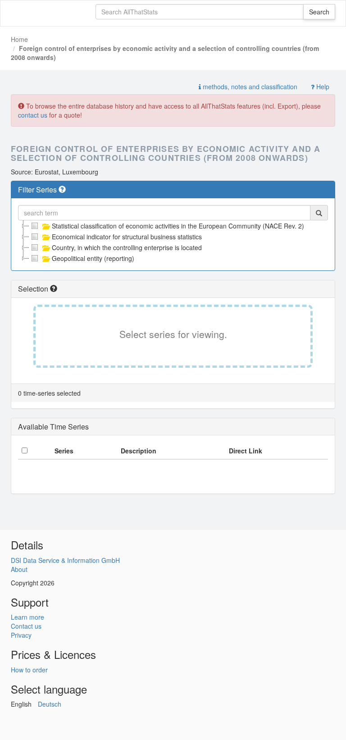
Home (19, 39)
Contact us (26, 625)
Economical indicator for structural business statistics (127, 236)
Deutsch (49, 703)
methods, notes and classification (249, 86)
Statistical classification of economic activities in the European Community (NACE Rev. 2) (178, 225)
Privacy (21, 635)
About (19, 569)
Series (64, 450)
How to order (29, 669)
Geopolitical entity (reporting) (93, 258)
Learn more (27, 616)
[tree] (173, 242)
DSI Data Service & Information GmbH (65, 560)
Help (321, 86)
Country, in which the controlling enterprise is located (127, 247)
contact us (32, 114)
